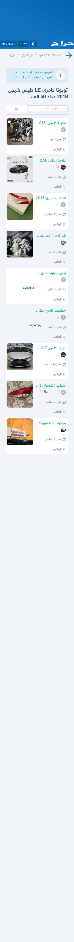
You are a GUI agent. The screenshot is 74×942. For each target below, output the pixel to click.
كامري (41, 55)
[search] (16, 108)
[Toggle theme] (33, 44)
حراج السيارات (26, 55)
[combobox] (48, 108)
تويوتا (12, 55)
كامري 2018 (55, 55)
